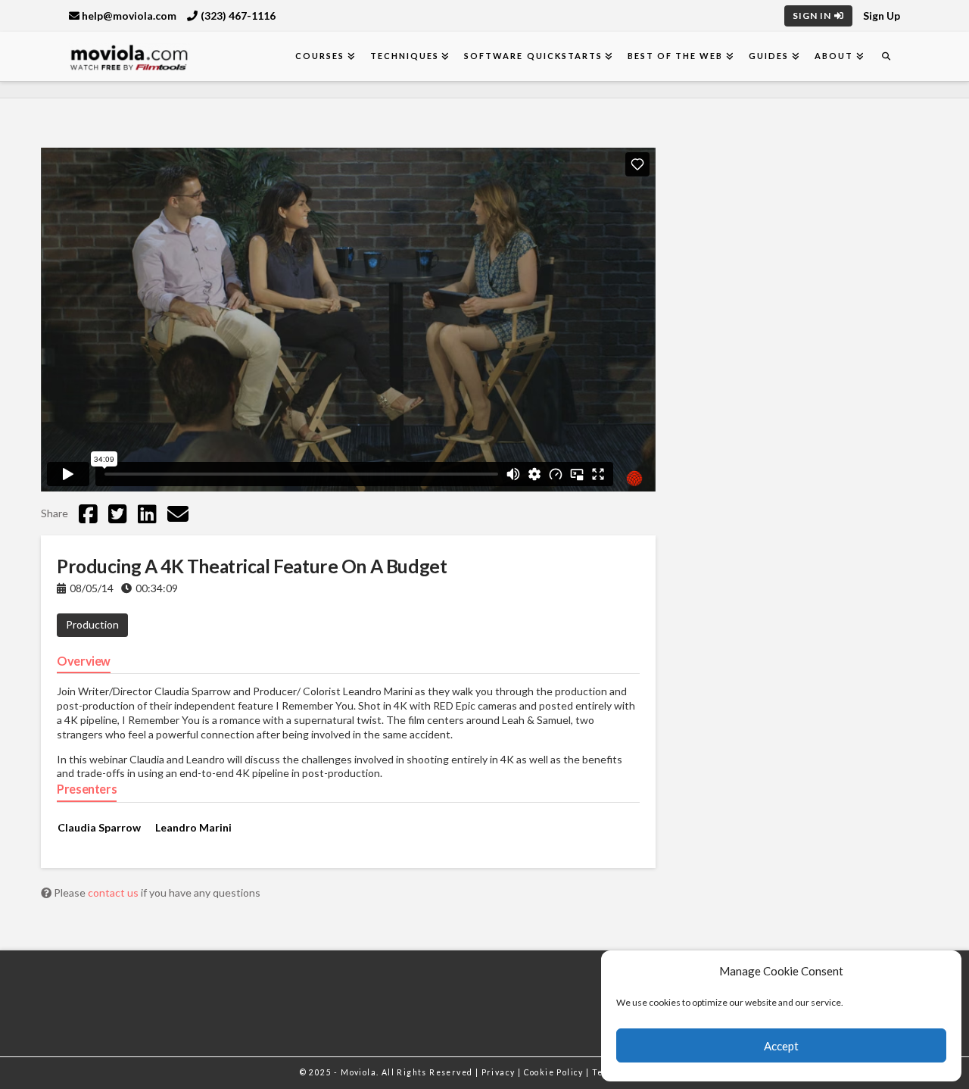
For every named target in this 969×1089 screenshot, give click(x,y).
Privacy (499, 1072)
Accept (781, 1046)
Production (92, 624)
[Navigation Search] (885, 56)
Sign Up (881, 15)
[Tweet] (117, 513)
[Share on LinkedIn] (147, 513)
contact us (114, 892)
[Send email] (178, 513)
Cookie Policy (555, 1072)
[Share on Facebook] (88, 513)
